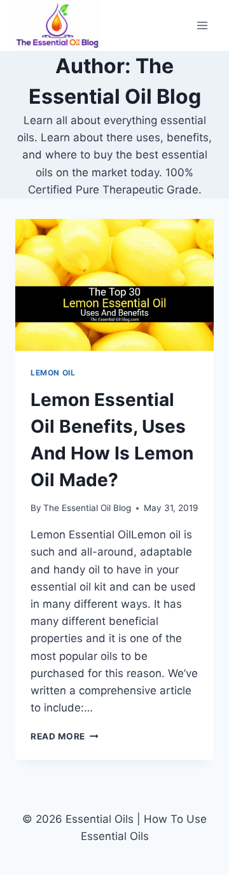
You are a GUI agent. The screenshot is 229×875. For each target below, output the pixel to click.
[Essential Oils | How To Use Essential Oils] (57, 25)
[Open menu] (202, 25)
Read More (65, 736)
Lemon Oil (53, 372)
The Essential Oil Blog (87, 508)
